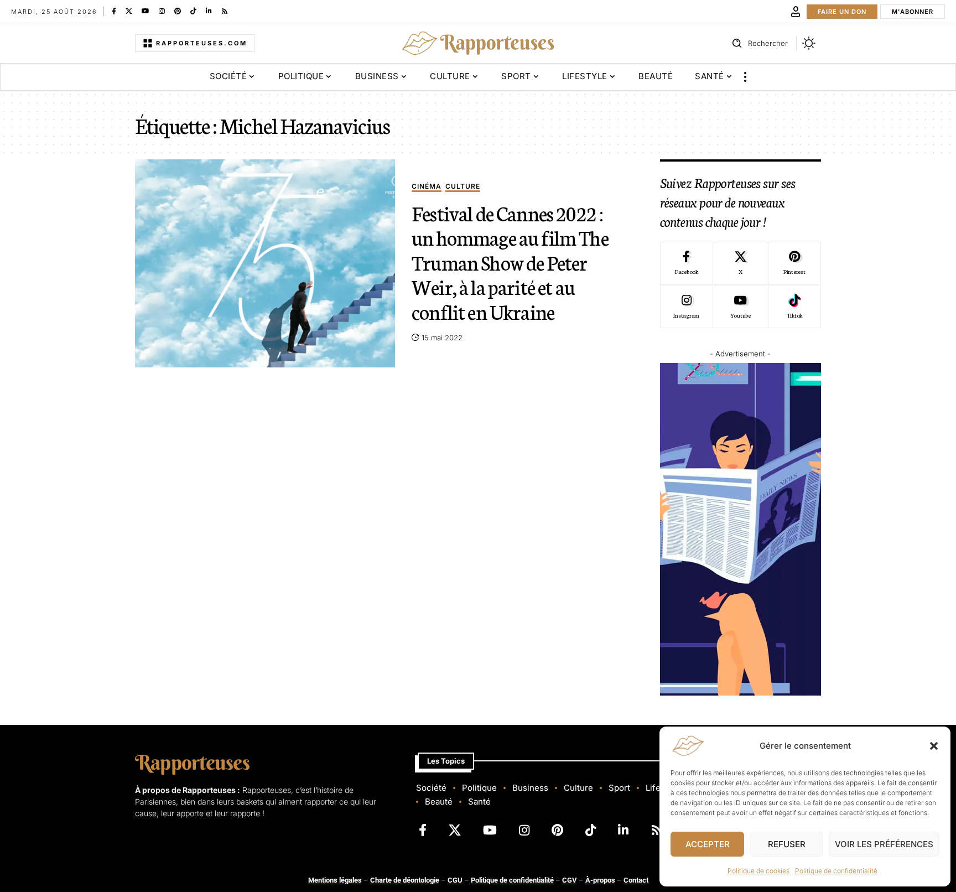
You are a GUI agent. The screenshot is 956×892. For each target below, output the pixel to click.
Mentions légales (335, 880)
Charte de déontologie (404, 880)
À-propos (600, 880)
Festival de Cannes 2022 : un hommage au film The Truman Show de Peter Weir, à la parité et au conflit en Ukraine (510, 262)
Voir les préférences (884, 844)
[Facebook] (114, 11)
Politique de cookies (758, 871)
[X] (129, 11)
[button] (933, 745)
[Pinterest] (178, 11)
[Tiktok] (794, 307)
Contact (636, 880)
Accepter (707, 844)
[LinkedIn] (209, 11)
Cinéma (426, 186)
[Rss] (225, 11)
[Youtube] (740, 307)
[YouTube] (145, 11)
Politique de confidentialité (836, 871)
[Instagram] (162, 11)
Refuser (787, 844)
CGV (569, 880)
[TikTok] (193, 11)
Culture (462, 186)
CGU (455, 880)
